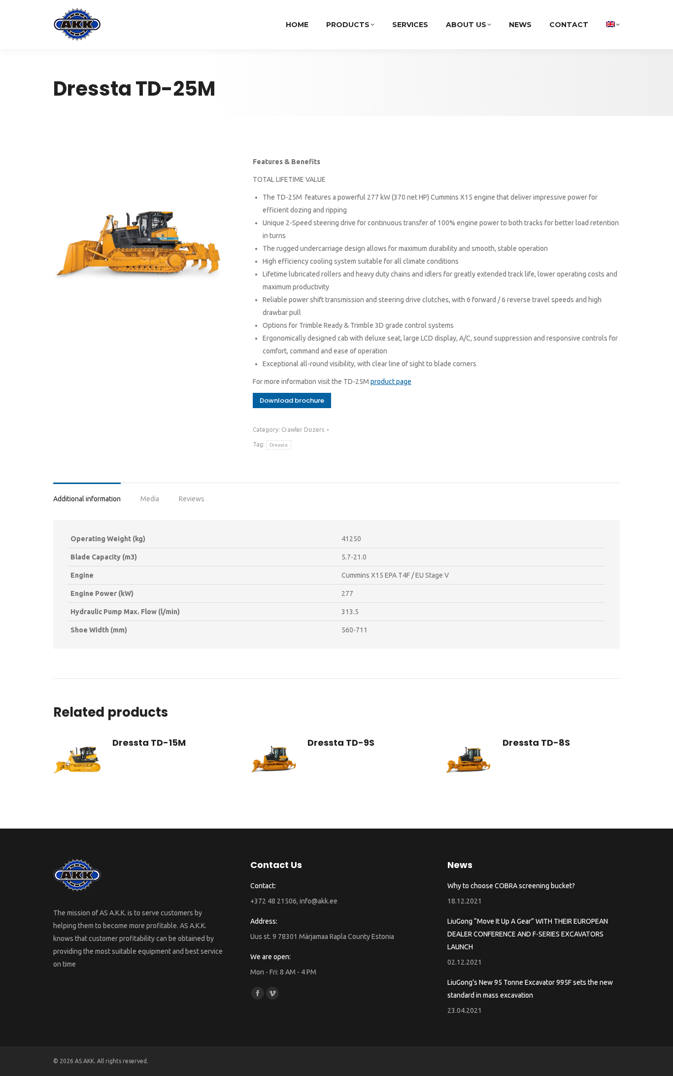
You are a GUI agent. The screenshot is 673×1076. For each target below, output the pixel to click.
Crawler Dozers (302, 429)
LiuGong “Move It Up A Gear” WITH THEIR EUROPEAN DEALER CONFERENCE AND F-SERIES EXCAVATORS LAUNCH (527, 934)
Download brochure (292, 400)
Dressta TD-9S (340, 742)
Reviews (191, 499)
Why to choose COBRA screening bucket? (511, 886)
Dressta (278, 445)
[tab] (87, 494)
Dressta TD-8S (536, 742)
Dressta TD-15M (149, 742)
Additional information (87, 499)
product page (390, 381)
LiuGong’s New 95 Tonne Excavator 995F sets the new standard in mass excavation (530, 988)
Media (149, 499)
